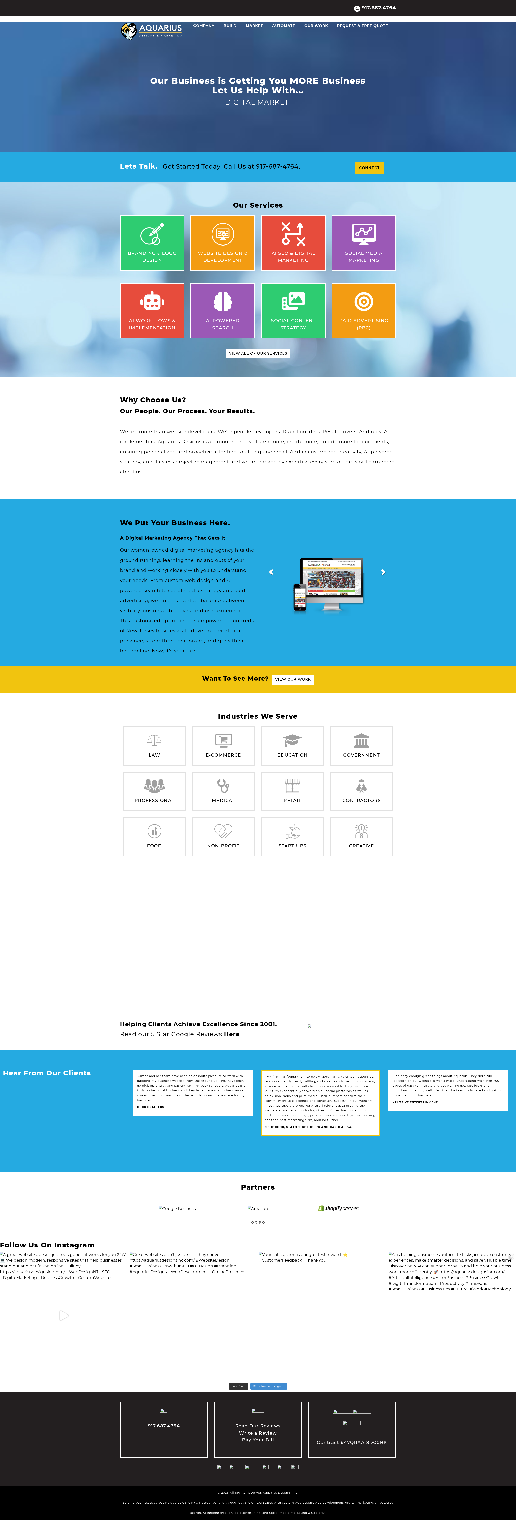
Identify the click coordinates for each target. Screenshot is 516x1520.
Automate (283, 26)
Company (203, 26)
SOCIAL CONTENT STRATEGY (297, 292)
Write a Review (258, 1433)
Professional (154, 800)
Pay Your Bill (258, 1440)
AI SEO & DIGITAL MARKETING (297, 225)
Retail (292, 800)
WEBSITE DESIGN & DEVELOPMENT (229, 225)
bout (129, 472)
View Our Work (293, 679)
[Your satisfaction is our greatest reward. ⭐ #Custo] (323, 1316)
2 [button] (256, 1222)
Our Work (316, 26)
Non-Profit (223, 846)
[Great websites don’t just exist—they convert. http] (193, 1316)
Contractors (361, 800)
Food (154, 846)
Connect (369, 168)
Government (361, 755)
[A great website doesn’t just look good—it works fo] (64, 1316)
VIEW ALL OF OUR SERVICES (258, 353)
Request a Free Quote (362, 26)
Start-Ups (293, 846)
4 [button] (263, 1222)
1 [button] (252, 1222)
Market (254, 26)
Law (154, 755)
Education (292, 755)
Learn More (133, 259)
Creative (361, 846)
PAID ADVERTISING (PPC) (369, 292)
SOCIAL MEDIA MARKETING (365, 225)
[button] (271, 572)
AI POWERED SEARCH (222, 292)
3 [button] (260, 1222)
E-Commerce (223, 755)
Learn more (380, 462)
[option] (177, 1208)
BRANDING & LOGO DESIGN (158, 225)
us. (139, 472)
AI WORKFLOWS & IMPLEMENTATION (157, 292)
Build (230, 26)
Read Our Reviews (258, 1426)
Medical (223, 800)
